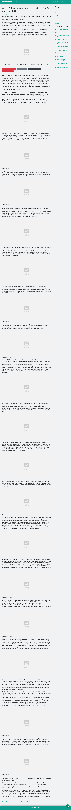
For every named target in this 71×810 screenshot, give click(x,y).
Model (56, 15)
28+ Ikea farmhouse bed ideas (62, 39)
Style (56, 18)
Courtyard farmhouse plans (9, 68)
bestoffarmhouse (9, 2)
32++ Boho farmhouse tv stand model (62, 36)
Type (56, 20)
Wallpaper (57, 23)
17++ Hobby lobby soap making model (62, 43)
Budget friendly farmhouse (34, 68)
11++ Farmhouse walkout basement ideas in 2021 (60, 60)
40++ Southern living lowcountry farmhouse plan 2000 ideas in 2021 (62, 31)
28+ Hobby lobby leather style (61, 67)
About (51, 1)
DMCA (54, 1)
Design (56, 12)
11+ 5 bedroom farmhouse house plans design (61, 64)
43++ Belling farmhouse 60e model (61, 47)
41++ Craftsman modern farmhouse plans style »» (38, 801)
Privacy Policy (65, 1)
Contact (59, 1)
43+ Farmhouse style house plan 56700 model (61, 55)
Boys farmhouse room (8, 71)
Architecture (57, 10)
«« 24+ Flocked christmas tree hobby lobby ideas (12, 801)
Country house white (22, 68)
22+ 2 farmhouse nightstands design (61, 51)
